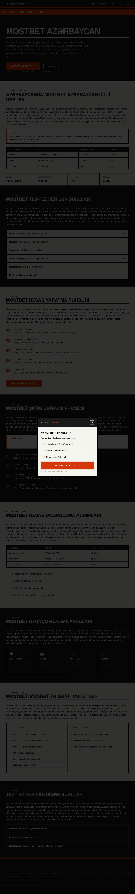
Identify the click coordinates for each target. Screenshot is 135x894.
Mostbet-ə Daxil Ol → (67, 465)
